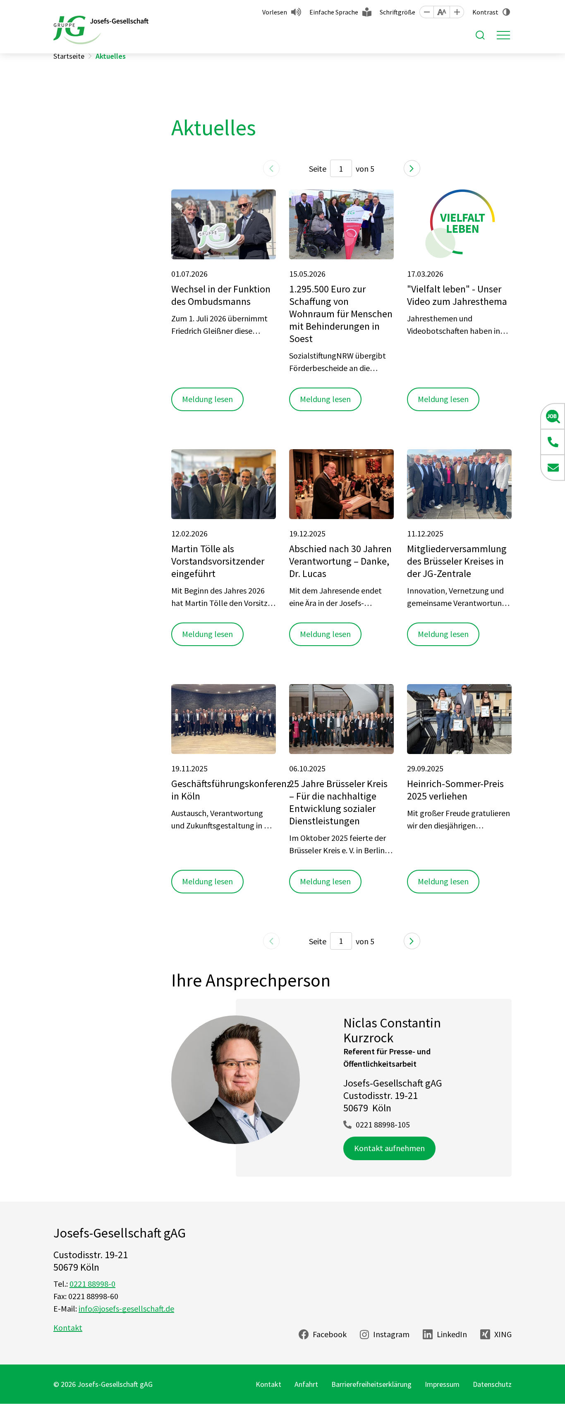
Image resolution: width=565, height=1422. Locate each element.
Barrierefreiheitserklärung (371, 1384)
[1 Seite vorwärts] (412, 168)
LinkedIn (452, 1334)
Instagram (391, 1334)
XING (503, 1334)
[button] (426, 12)
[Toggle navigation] (503, 35)
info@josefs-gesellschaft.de (126, 1308)
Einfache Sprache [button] (333, 12)
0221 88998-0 (92, 1283)
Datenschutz (492, 1384)
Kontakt (67, 1327)
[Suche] (480, 35)
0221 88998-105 (383, 1124)
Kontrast (485, 12)
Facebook (330, 1334)
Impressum (442, 1384)
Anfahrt (306, 1384)
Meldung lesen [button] (207, 399)
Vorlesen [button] (274, 12)
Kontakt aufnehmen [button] (389, 1148)
